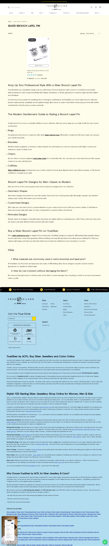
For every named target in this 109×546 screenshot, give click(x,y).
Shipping (87, 306)
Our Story (66, 304)
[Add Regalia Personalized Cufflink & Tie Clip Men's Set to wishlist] (48, 39)
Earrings (44, 304)
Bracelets (54, 306)
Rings (52, 304)
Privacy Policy (88, 312)
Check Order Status (90, 304)
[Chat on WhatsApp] (105, 542)
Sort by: (82, 33)
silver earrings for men (20, 235)
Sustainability (67, 306)
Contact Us (45, 325)
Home (9, 21)
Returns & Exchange (90, 309)
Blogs (65, 309)
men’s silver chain (39, 158)
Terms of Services (89, 315)
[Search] (9, 7)
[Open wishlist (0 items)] (96, 7)
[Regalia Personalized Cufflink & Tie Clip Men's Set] (38, 52)
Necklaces (45, 306)
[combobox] (25, 7)
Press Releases (68, 312)
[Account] (91, 7)
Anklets (44, 309)
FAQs (64, 315)
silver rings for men (52, 135)
